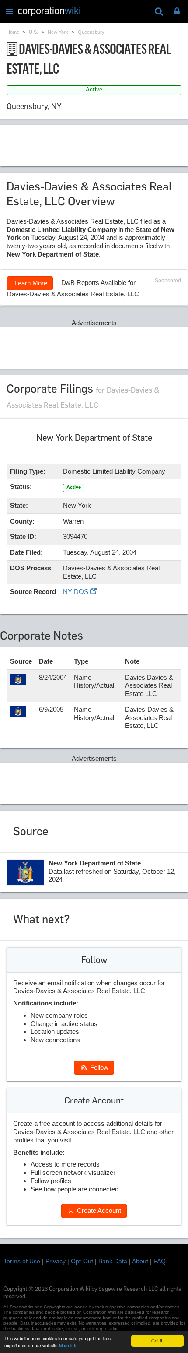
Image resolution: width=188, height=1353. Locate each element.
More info (68, 1345)
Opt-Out (82, 1261)
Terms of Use (21, 1261)
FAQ (159, 1261)
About (140, 1261)
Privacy (55, 1261)
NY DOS (76, 591)
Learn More (30, 283)
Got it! (157, 1340)
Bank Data (112, 1261)
